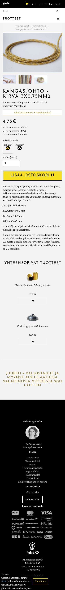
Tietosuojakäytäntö (32, 468)
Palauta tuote (32, 499)
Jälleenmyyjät (32, 475)
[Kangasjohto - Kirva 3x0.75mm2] (32, 52)
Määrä (6, 157)
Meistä (32, 464)
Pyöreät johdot (39, 26)
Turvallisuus (32, 457)
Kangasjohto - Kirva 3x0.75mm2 (31, 29)
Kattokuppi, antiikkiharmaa (32, 326)
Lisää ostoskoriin (32, 175)
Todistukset (33, 478)
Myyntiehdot (32, 471)
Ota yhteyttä (32, 492)
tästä (3, 581)
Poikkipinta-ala (10, 140)
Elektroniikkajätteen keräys (32, 481)
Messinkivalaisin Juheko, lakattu (32, 285)
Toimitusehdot (32, 461)
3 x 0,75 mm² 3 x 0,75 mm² (8, 148)
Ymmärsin (40, 581)
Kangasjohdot (22, 26)
